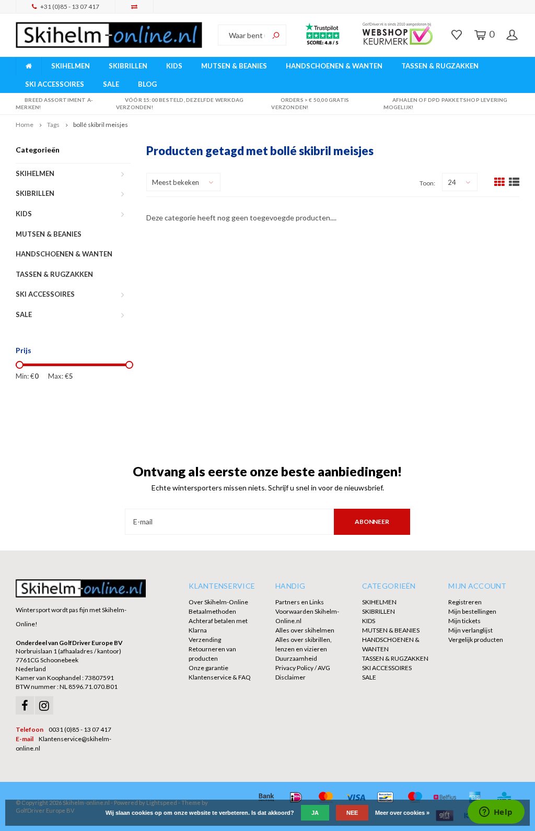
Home (24, 124)
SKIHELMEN (70, 66)
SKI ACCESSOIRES (54, 84)
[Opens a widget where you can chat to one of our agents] (496, 813)
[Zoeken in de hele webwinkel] (275, 35)
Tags (53, 124)
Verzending (205, 639)
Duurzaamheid (296, 658)
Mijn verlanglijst (470, 630)
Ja (315, 813)
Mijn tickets (464, 621)
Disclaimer (290, 677)
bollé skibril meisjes (100, 124)
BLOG (147, 84)
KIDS (174, 66)
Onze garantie (208, 668)
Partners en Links (299, 602)
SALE (111, 84)
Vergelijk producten (475, 639)
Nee (352, 813)
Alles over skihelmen (304, 630)
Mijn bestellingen (472, 611)
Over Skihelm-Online (218, 602)
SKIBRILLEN (128, 66)
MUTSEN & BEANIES (234, 66)
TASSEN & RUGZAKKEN (440, 66)
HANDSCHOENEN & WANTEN (334, 66)
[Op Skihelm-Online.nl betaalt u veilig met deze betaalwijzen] (266, 797)
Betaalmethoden (212, 611)
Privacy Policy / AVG (302, 668)
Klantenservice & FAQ (220, 677)
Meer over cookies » (402, 813)
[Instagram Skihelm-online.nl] (44, 705)
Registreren (465, 602)
